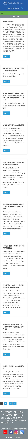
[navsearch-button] (22, 8)
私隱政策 (9, 437)
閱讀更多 (6, 56)
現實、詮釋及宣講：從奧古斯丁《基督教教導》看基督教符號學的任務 (13, 327)
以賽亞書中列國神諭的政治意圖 (13, 125)
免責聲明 (19, 437)
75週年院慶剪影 (8, 21)
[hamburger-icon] (2, 13)
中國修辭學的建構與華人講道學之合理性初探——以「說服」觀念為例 (14, 206)
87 (10, 403)
